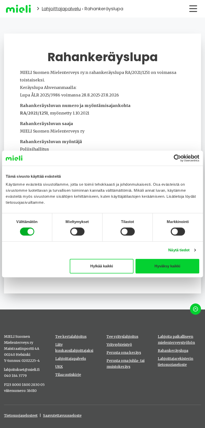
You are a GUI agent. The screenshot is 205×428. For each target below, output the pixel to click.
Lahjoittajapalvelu (61, 9)
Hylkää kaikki (101, 266)
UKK (59, 366)
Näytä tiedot (179, 250)
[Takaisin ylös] (195, 309)
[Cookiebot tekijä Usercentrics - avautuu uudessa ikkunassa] (177, 158)
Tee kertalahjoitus (70, 336)
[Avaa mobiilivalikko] (193, 8)
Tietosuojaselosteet (21, 415)
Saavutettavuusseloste (62, 415)
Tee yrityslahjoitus (122, 336)
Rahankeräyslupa (173, 350)
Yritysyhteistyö (119, 344)
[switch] (77, 232)
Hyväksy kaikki (167, 266)
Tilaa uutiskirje (68, 374)
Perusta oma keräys (123, 352)
